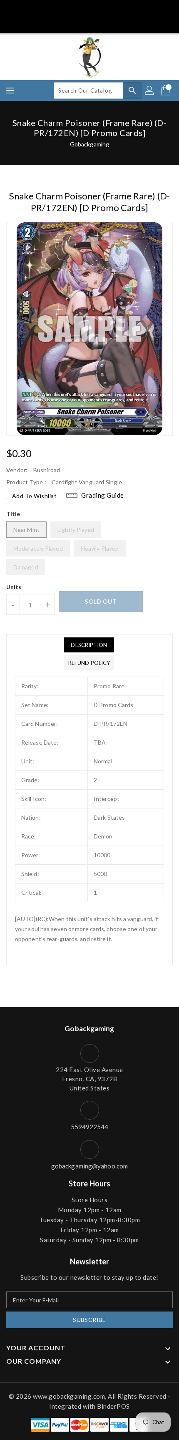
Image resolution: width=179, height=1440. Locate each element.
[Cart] (166, 90)
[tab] (89, 644)
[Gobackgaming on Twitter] (66, 9)
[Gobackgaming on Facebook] (51, 9)
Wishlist (107, 22)
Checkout (74, 22)
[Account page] (150, 90)
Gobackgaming (89, 144)
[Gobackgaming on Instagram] (97, 9)
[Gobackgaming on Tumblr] (113, 9)
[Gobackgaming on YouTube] (128, 9)
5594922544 (90, 1126)
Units (14, 587)
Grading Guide (102, 495)
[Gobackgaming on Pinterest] (81, 9)
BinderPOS (113, 1406)
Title (13, 513)
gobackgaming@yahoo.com (89, 1166)
